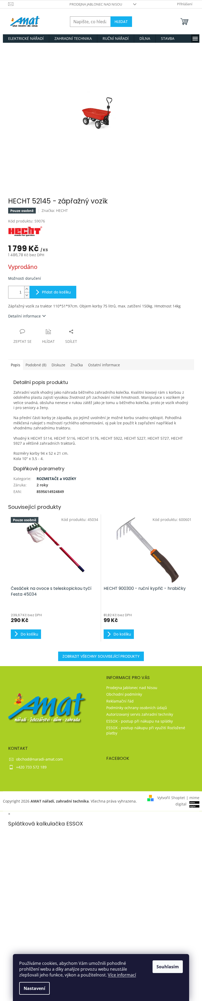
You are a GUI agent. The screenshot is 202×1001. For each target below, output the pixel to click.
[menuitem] (26, 38)
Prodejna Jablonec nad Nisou (95, 4)
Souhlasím (167, 967)
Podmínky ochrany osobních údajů (136, 707)
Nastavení (34, 988)
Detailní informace (24, 316)
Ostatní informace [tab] (104, 364)
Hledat (121, 21)
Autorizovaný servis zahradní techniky (139, 714)
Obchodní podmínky (124, 694)
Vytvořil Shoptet (171, 797)
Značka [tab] (76, 364)
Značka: (55, 210)
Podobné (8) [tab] (36, 364)
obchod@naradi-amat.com (39, 759)
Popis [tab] (15, 364)
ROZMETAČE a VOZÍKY (56, 478)
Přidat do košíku (56, 292)
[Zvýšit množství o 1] (26, 289)
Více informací (122, 975)
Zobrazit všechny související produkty (101, 656)
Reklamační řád (120, 701)
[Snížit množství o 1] (26, 295)
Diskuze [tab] (58, 364)
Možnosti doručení (24, 278)
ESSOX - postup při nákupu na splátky (139, 721)
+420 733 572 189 (31, 767)
